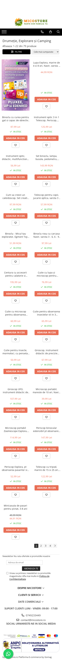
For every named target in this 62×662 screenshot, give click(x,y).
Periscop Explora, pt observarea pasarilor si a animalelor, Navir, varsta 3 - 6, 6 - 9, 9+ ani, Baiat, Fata (15, 468)
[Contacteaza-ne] (42, 32)
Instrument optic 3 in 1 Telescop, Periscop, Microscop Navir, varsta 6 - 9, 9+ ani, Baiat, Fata (46, 119)
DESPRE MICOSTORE (30, 588)
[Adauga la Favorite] (46, 106)
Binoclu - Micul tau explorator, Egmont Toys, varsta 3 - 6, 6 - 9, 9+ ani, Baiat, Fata (15, 235)
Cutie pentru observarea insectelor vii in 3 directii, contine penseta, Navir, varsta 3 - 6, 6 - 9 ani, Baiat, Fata (46, 313)
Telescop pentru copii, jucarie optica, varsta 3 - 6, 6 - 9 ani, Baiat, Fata (46, 196)
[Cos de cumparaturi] (50, 32)
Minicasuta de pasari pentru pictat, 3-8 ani (15, 507)
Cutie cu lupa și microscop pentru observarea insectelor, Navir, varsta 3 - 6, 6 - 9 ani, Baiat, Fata (46, 274)
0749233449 (33, 615)
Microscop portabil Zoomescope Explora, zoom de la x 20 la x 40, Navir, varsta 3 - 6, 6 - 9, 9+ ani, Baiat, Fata (15, 429)
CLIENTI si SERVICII (29, 595)
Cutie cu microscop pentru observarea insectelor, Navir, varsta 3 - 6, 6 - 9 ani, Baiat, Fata (15, 313)
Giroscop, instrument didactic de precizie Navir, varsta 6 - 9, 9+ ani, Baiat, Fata (46, 352)
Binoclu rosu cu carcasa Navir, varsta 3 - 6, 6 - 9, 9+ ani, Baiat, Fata (46, 235)
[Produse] (4, 32)
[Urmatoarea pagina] (55, 546)
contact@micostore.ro (33, 620)
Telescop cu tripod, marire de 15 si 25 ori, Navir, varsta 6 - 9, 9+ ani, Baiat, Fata (46, 468)
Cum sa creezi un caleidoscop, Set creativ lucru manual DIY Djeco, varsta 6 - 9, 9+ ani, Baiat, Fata (15, 196)
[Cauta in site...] (58, 32)
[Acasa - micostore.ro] (31, 22)
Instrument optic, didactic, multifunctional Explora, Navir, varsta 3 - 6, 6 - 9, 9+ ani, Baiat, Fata (15, 157)
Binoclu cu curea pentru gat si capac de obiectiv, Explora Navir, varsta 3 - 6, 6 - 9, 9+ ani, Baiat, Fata (15, 119)
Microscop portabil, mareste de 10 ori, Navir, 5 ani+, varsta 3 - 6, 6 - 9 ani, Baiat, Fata (46, 391)
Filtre (18, 51)
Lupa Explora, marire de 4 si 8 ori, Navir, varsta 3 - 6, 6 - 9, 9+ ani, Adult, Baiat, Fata (46, 64)
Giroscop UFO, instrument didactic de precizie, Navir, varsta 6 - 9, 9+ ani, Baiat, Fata (15, 391)
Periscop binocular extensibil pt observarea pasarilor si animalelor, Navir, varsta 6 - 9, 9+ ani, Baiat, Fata (46, 429)
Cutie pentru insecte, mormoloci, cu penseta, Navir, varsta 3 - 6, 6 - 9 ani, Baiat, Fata (15, 352)
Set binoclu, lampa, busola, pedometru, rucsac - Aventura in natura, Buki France (46, 157)
